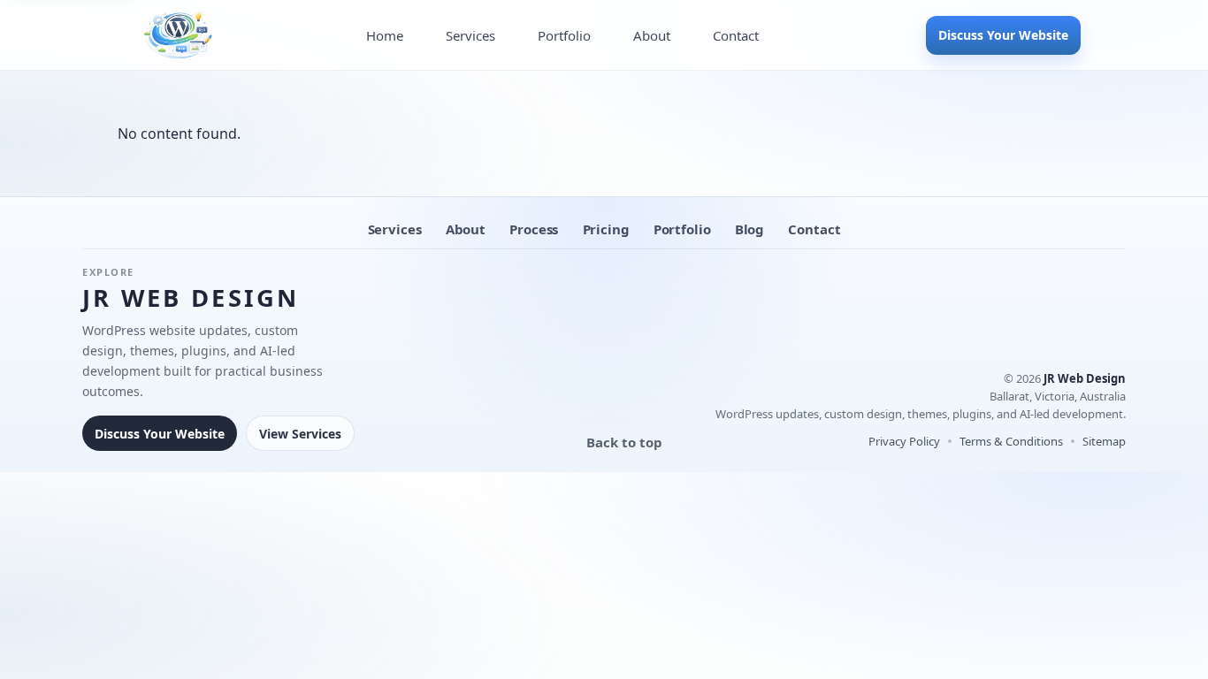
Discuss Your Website (1003, 35)
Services (470, 35)
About (651, 35)
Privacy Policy (904, 441)
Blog (749, 229)
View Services (300, 433)
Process (533, 229)
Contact (736, 35)
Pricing (606, 229)
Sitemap (1104, 441)
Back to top (624, 442)
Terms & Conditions (1011, 441)
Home (384, 35)
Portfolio (564, 35)
